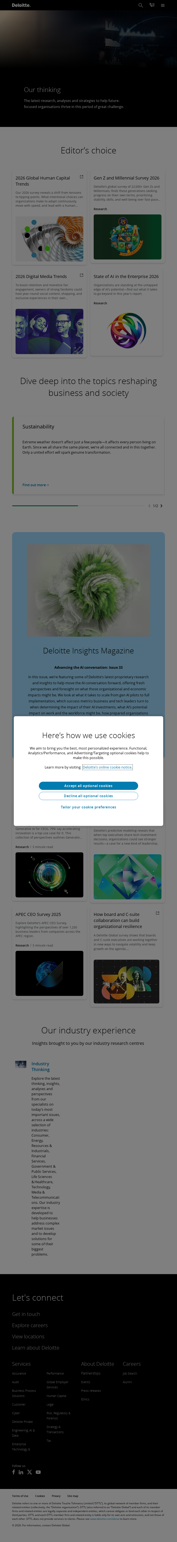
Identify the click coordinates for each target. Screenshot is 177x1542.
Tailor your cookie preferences (88, 807)
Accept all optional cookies (88, 785)
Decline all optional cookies (88, 796)
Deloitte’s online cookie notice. (107, 767)
